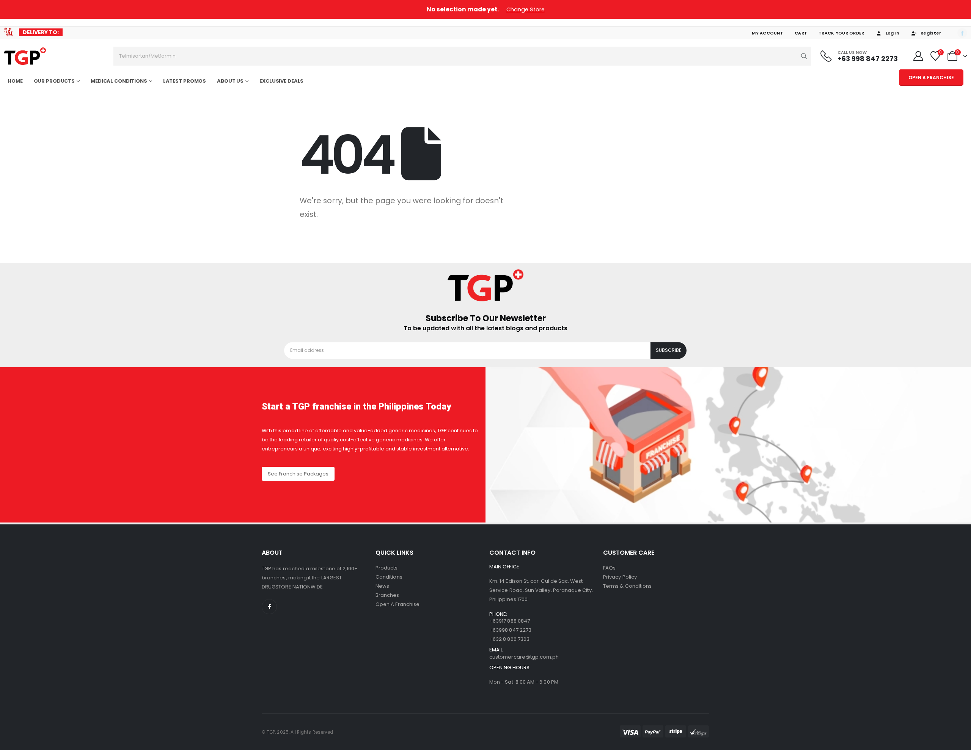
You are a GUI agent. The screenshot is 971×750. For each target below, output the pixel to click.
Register (931, 33)
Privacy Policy (620, 577)
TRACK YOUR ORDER (841, 33)
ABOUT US (230, 81)
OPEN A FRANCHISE (931, 77)
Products (387, 567)
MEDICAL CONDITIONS (119, 81)
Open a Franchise (398, 604)
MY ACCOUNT (767, 33)
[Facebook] (962, 33)
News (382, 586)
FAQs (609, 567)
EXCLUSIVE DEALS (281, 81)
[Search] (804, 56)
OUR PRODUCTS (54, 81)
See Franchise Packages (298, 474)
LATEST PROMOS (184, 81)
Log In (893, 33)
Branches (387, 595)
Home (15, 81)
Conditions (389, 577)
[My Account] (918, 56)
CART (801, 33)
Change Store (525, 9)
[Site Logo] (25, 56)
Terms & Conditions (627, 586)
